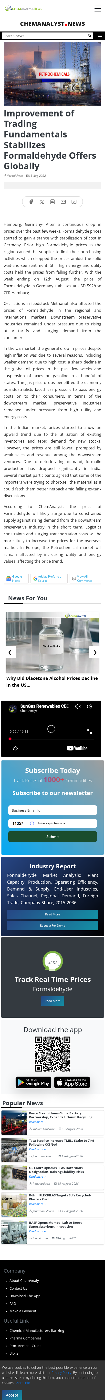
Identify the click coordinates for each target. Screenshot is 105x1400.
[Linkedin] (52, 202)
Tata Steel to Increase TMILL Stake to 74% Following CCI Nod (61, 1142)
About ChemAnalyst (25, 1280)
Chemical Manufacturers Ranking (36, 1330)
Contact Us (18, 1288)
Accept (12, 1395)
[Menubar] (97, 8)
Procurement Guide (25, 1345)
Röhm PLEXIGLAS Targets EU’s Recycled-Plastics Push (60, 1197)
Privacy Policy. (62, 1372)
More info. (23, 1382)
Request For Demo (52, 925)
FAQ (12, 1303)
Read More (53, 1001)
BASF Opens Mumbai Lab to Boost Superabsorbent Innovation (55, 1224)
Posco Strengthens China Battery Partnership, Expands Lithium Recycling (60, 1115)
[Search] (90, 36)
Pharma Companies (25, 1338)
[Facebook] (31, 202)
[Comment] (74, 202)
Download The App (25, 1296)
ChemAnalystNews (52, 24)
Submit (52, 836)
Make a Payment (22, 1311)
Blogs (13, 1353)
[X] (41, 202)
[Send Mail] (63, 202)
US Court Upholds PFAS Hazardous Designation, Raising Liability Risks (56, 1170)
